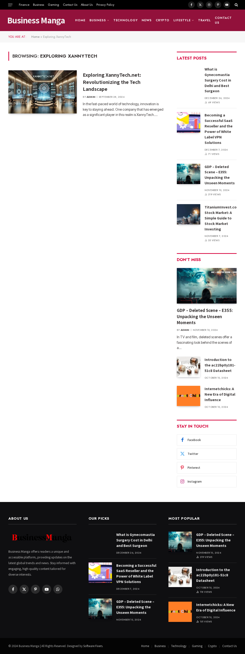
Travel (204, 20)
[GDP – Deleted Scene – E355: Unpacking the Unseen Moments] (188, 174)
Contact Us (70, 4)
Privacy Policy (105, 4)
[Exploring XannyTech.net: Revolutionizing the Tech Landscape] (42, 92)
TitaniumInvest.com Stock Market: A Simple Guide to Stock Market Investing (222, 218)
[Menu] (10, 4)
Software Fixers (92, 646)
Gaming (53, 4)
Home (80, 20)
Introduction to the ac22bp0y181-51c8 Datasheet (220, 365)
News (147, 20)
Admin (91, 97)
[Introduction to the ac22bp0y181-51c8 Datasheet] (188, 367)
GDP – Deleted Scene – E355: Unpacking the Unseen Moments (220, 175)
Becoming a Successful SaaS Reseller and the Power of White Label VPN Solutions (219, 129)
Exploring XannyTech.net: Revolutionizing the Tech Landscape (112, 82)
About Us (87, 4)
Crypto (162, 20)
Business (38, 4)
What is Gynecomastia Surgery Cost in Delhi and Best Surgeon (218, 80)
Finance (24, 4)
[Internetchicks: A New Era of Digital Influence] (188, 396)
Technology (125, 20)
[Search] (236, 5)
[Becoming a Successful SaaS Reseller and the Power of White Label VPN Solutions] (188, 122)
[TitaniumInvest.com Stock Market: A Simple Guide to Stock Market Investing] (188, 214)
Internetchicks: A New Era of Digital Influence (220, 394)
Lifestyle (182, 20)
